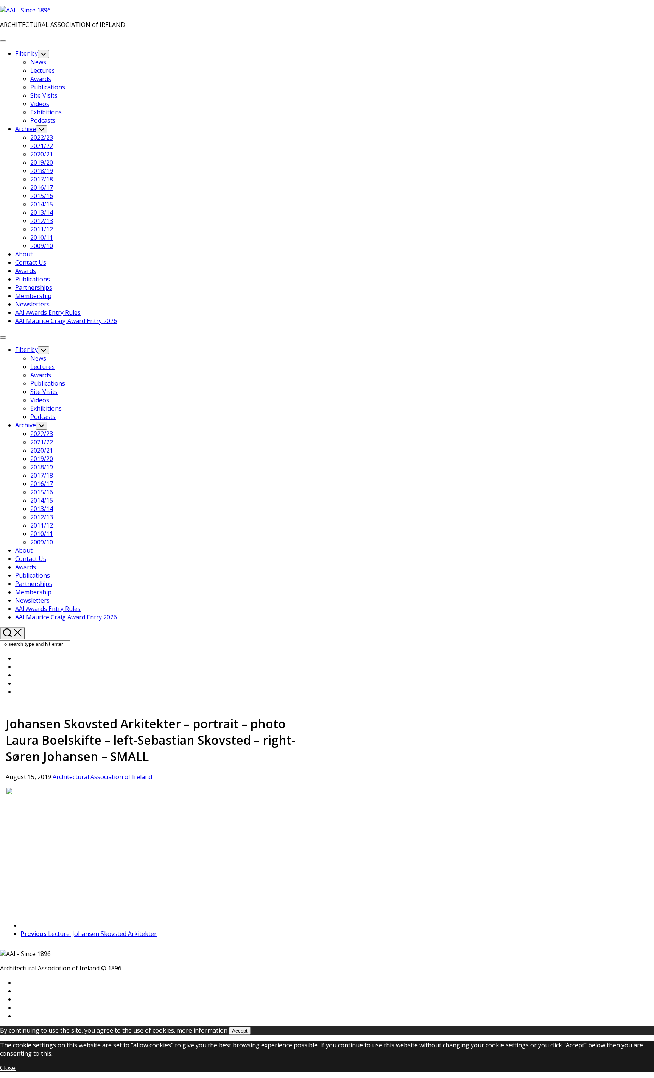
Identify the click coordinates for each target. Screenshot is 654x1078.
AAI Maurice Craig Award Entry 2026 (66, 321)
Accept (240, 1031)
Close (8, 1068)
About (24, 254)
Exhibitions (46, 112)
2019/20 (41, 162)
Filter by (26, 53)
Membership (33, 296)
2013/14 (41, 212)
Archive (25, 129)
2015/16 (41, 196)
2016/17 (41, 187)
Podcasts (43, 120)
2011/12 (41, 229)
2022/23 (41, 137)
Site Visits (44, 95)
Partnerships (33, 287)
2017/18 (41, 179)
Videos (39, 104)
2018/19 (41, 171)
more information (202, 1030)
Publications (47, 87)
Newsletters (32, 304)
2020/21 (41, 154)
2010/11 (41, 237)
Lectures (42, 70)
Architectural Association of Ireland (102, 777)
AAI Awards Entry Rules (48, 312)
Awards (40, 79)
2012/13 (41, 221)
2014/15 (41, 204)
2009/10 (41, 246)
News (38, 62)
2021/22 (41, 146)
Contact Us (30, 262)
